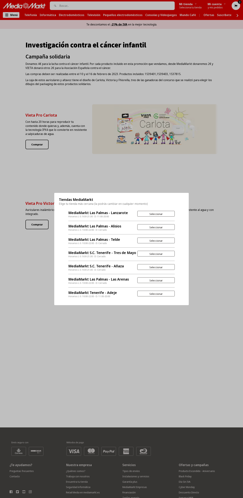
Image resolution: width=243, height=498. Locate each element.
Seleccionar (156, 214)
